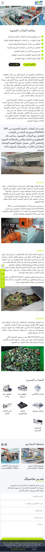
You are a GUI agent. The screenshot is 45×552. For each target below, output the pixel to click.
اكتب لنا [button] (12, 65)
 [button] (2, 444)
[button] (2, 3)
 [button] (5, 444)
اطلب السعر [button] (28, 65)
